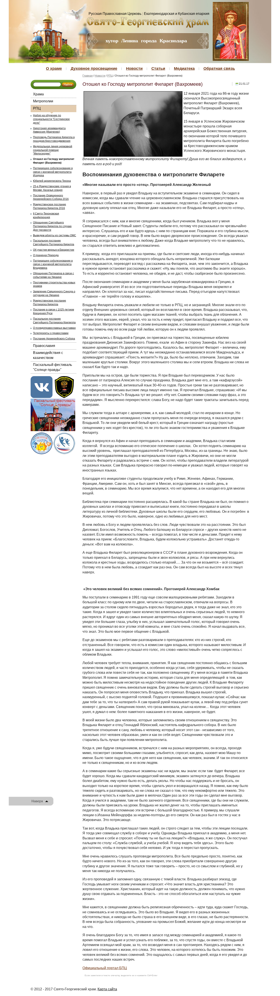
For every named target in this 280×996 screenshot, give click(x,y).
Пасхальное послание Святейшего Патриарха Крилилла (54, 320)
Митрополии (43, 101)
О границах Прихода (46, 255)
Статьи (158, 68)
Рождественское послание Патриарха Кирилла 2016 (49, 206)
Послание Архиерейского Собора (54, 338)
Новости (134, 68)
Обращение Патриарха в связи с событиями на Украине (53, 275)
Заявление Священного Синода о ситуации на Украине (54, 293)
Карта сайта (107, 989)
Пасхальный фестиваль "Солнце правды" (52, 367)
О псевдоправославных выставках (54, 327)
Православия (44, 346)
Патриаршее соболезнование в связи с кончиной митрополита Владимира (53, 264)
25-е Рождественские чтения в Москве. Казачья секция (52, 188)
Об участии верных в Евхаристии (53, 249)
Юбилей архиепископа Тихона (52, 180)
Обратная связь (219, 68)
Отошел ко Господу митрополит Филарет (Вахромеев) (53, 161)
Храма (38, 94)
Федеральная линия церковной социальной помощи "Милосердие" (52, 150)
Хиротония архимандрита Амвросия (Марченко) (49, 130)
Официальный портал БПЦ (104, 968)
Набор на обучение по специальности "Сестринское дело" (51, 119)
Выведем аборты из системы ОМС (54, 235)
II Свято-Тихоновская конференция (46, 215)
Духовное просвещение (94, 68)
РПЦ (37, 108)
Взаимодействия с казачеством (48, 355)
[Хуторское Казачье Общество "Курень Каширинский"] (64, 387)
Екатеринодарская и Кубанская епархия (176, 13)
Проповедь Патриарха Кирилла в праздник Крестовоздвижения (54, 139)
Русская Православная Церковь (115, 13)
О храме (54, 68)
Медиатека (184, 68)
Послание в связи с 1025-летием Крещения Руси (53, 311)
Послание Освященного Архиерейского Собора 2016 (51, 197)
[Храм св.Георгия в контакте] (41, 387)
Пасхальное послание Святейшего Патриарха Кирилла (53, 242)
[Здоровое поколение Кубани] (64, 443)
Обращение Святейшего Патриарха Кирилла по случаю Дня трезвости (52, 226)
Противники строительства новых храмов (54, 284)
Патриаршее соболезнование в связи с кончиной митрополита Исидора (53, 172)
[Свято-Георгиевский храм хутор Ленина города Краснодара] (148, 22)
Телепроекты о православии (50, 333)
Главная (87, 75)
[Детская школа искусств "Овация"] (41, 443)
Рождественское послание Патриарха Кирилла (49, 302)
